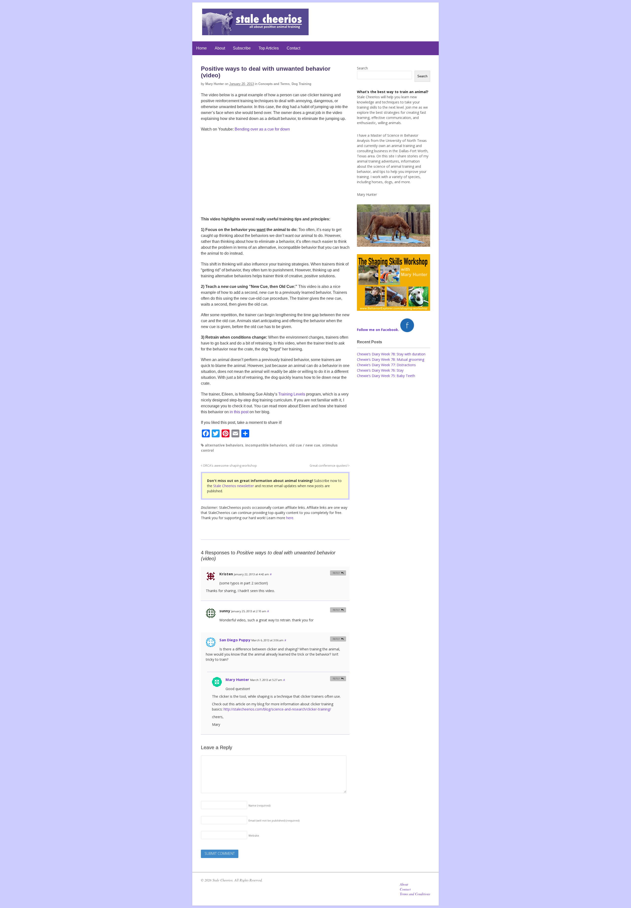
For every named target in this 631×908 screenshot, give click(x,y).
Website (253, 835)
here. (290, 517)
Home (201, 48)
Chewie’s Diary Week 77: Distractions (386, 365)
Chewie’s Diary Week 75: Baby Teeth (386, 375)
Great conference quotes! (329, 465)
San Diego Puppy (234, 639)
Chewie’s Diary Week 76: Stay (380, 370)
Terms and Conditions (415, 893)
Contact (293, 48)
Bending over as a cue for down (262, 129)
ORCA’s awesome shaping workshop (229, 465)
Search (362, 68)
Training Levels (291, 394)
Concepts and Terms (274, 84)
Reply (336, 573)
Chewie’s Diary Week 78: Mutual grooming (390, 359)
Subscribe (242, 48)
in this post (239, 412)
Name (259, 805)
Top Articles (269, 48)
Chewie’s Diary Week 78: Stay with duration (391, 354)
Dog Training (301, 84)
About (220, 48)
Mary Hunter (214, 84)
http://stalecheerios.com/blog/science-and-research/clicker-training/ (277, 709)
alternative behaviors (224, 445)
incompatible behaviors (266, 445)
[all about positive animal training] (255, 32)
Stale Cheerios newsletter (233, 485)
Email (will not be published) (273, 820)
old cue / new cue (304, 445)
